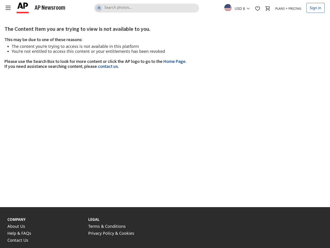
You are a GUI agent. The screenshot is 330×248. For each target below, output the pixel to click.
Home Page (174, 61)
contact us (108, 66)
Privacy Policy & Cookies (111, 233)
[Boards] (257, 8)
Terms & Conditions (107, 226)
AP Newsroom (50, 7)
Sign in (315, 7)
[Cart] (267, 8)
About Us (16, 226)
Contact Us (17, 240)
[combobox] (240, 7)
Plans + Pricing (288, 8)
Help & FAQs (19, 233)
